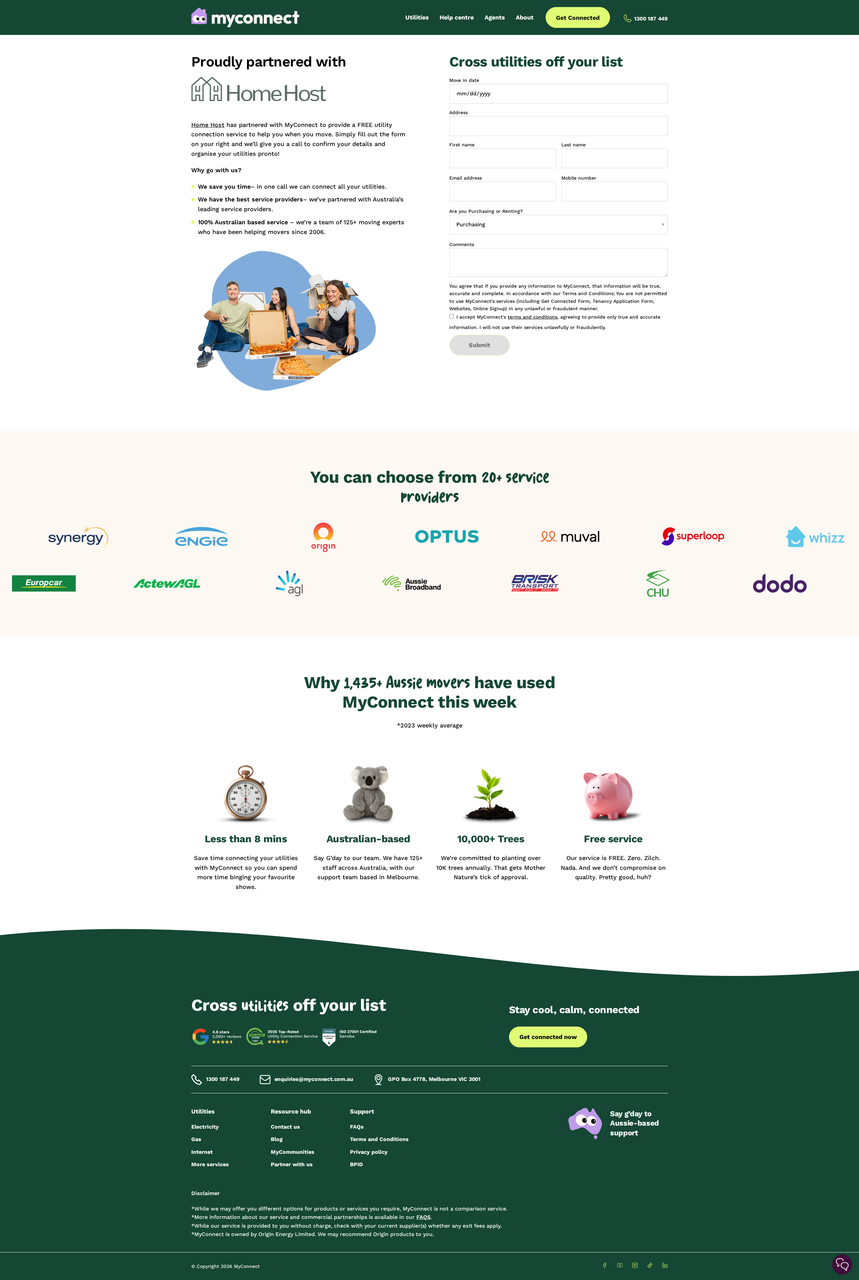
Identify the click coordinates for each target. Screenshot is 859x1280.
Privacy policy (369, 1152)
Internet (202, 1152)
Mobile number (578, 178)
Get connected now (548, 1036)
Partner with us (292, 1164)
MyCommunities (292, 1152)
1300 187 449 (223, 1079)
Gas (196, 1139)
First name (461, 144)
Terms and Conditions (379, 1139)
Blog (277, 1139)
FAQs (357, 1127)
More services (210, 1164)
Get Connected (578, 17)
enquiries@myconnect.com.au (313, 1079)
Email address (465, 178)
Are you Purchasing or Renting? (486, 211)
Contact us (285, 1127)
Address (458, 112)
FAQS (423, 1217)
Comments (461, 244)
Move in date (464, 80)
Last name (573, 144)
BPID (356, 1164)
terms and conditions (532, 317)
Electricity (205, 1127)
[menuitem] (417, 17)
